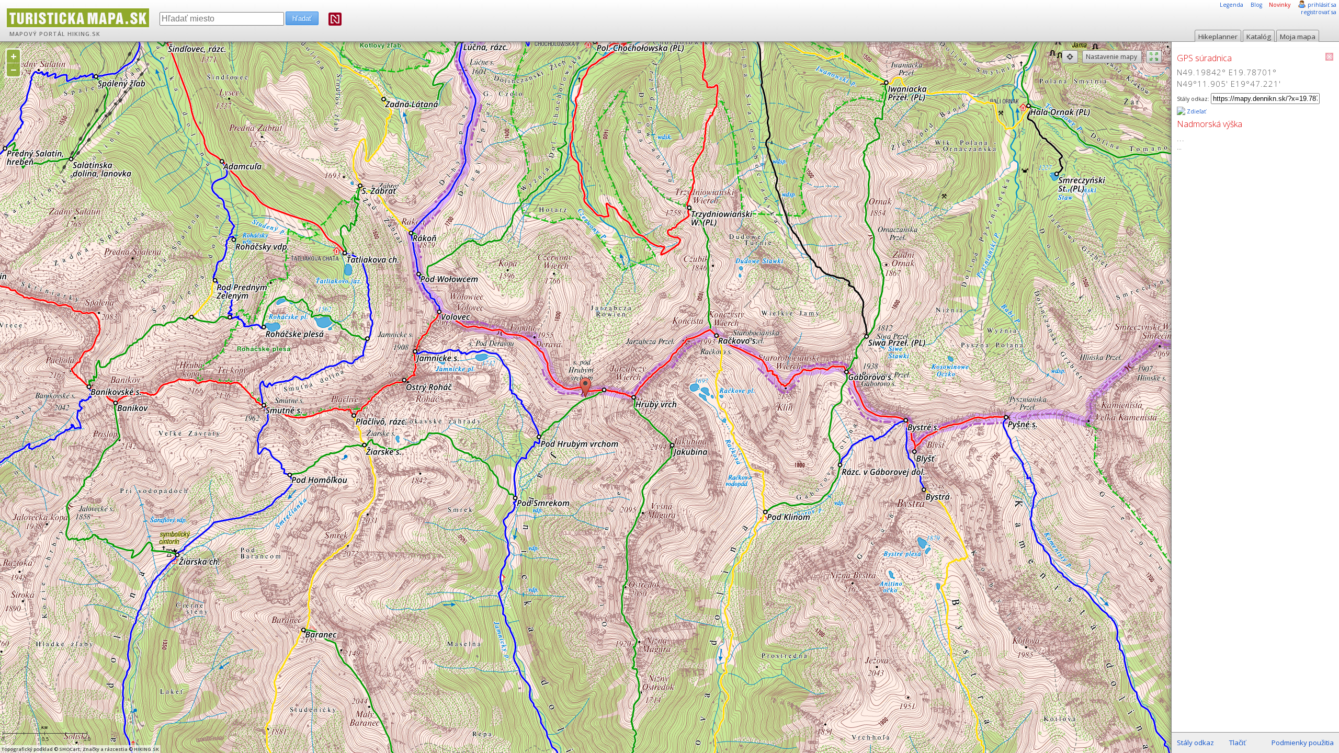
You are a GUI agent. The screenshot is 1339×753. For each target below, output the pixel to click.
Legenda (1231, 4)
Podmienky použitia (1303, 742)
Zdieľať (1195, 111)
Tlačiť (1237, 742)
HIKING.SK (83, 34)
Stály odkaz (1195, 742)
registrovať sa (1318, 12)
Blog (1256, 4)
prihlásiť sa (1322, 4)
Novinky (1279, 4)
